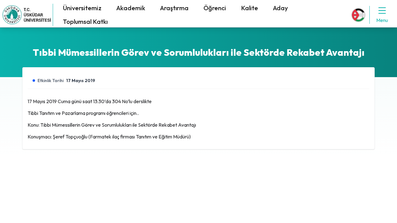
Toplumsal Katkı (85, 21)
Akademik (130, 8)
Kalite (249, 8)
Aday (280, 8)
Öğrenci (214, 8)
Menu (382, 20)
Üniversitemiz (82, 8)
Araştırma (174, 8)
